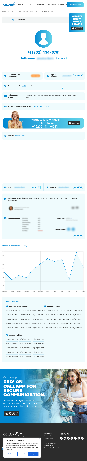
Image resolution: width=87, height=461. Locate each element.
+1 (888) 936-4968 (12, 323)
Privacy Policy (48, 436)
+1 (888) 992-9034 (75, 315)
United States (28, 11)
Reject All (22, 454)
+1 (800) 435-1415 (37, 328)
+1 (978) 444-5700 (25, 352)
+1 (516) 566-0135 (24, 339)
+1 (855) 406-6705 (12, 339)
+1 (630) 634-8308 (38, 357)
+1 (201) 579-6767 (62, 323)
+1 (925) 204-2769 (50, 328)
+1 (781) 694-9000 (12, 348)
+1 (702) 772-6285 (63, 310)
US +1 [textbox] (6, 20)
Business (40, 5)
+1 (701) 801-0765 (38, 344)
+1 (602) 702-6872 (76, 328)
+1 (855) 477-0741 (38, 323)
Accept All (33, 454)
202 (36, 11)
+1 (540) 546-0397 (25, 323)
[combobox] (7, 20)
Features (31, 5)
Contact (46, 441)
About (20, 5)
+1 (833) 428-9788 (63, 319)
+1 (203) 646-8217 (49, 310)
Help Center (51, 5)
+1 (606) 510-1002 (11, 319)
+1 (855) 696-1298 (38, 310)
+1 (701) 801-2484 (37, 319)
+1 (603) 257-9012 (24, 319)
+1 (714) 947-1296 (11, 310)
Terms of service (49, 438)
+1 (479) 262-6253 (38, 315)
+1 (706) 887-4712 (25, 310)
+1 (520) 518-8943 (75, 319)
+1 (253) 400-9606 (12, 357)
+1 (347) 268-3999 (63, 315)
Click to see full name (41, 106)
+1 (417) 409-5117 (75, 323)
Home (4, 11)
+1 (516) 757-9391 (38, 352)
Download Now (75, 5)
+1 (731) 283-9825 (24, 348)
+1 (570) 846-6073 (76, 310)
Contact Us (62, 5)
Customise (11, 454)
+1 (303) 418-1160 (62, 328)
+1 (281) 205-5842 (25, 357)
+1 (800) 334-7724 (12, 328)
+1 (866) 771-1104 (49, 315)
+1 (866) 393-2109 (11, 315)
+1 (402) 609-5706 (50, 319)
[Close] (39, 438)
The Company (22, 436)
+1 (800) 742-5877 (38, 348)
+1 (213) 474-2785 (25, 315)
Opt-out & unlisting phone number (50, 444)
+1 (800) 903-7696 (25, 344)
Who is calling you (14, 11)
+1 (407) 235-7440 (12, 352)
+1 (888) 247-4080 (25, 328)
